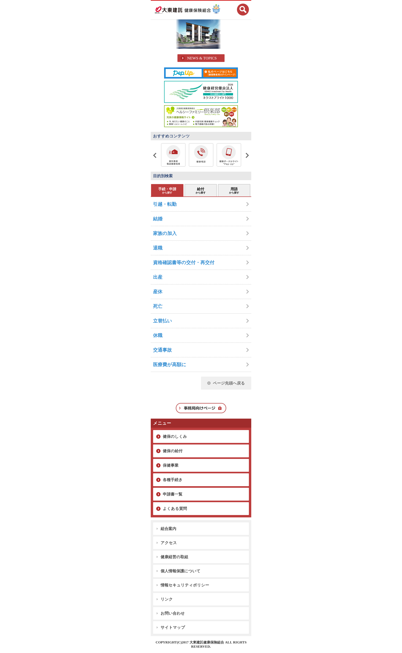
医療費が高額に (169, 364)
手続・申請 (167, 190)
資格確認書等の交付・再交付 (184, 262)
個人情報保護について (181, 571)
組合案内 (168, 528)
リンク (167, 599)
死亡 (158, 306)
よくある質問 (175, 508)
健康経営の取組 (174, 557)
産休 (158, 291)
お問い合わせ (173, 613)
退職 (158, 247)
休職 (158, 335)
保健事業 (171, 465)
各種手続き (173, 480)
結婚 (158, 218)
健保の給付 (173, 451)
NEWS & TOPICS (202, 58)
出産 (158, 277)
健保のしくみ (175, 436)
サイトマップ (173, 627)
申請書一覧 (172, 494)
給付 (201, 190)
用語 (234, 190)
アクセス (169, 543)
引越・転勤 (165, 204)
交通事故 (162, 349)
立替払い (162, 320)
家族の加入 (165, 233)
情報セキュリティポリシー (185, 585)
